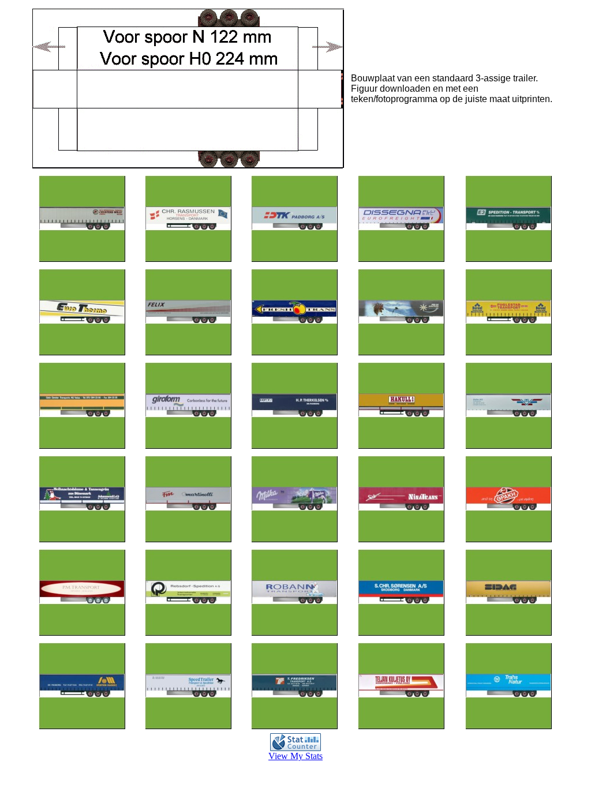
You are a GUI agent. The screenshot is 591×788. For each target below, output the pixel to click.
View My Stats (295, 756)
